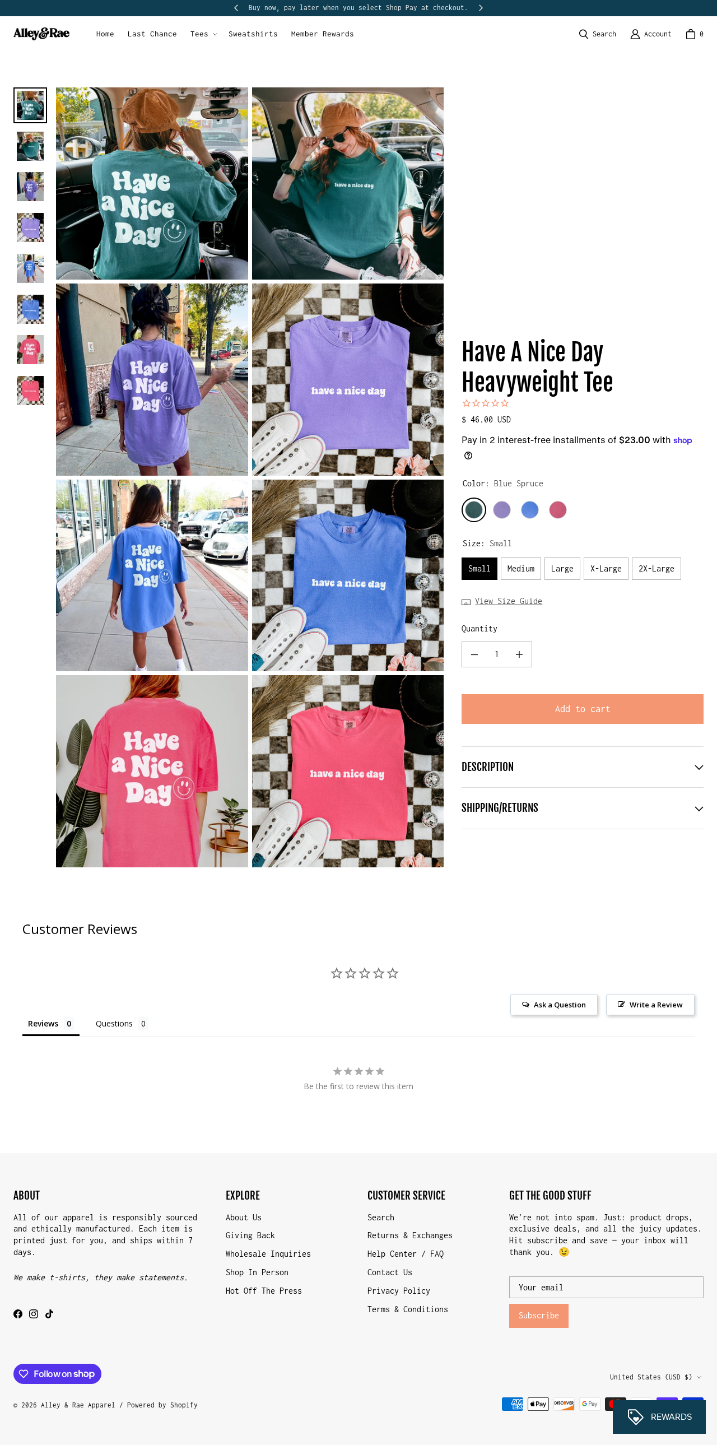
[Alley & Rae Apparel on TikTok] (49, 1314)
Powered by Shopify (162, 1405)
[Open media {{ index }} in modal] (152, 183)
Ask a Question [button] (560, 1005)
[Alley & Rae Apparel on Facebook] (18, 1314)
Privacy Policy (398, 1290)
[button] (203, 34)
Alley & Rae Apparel (78, 1405)
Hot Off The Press (264, 1290)
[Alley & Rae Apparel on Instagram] (33, 1314)
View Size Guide (508, 601)
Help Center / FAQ (405, 1253)
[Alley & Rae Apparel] (41, 33)
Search (380, 1217)
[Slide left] (236, 8)
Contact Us (389, 1272)
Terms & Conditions (407, 1309)
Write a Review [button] (656, 1005)
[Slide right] (480, 8)
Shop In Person (257, 1272)
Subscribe (539, 1315)
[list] (250, 477)
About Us (244, 1217)
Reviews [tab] (43, 1023)
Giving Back (250, 1235)
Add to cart (583, 709)
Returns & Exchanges (410, 1235)
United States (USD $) (651, 1377)
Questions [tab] (114, 1023)
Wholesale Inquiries (268, 1253)
